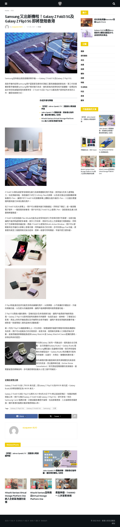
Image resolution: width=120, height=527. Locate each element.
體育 (82, 100)
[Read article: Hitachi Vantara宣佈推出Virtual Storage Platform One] (41, 483)
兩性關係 (84, 56)
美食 (82, 96)
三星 (54, 408)
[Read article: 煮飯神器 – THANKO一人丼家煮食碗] (66, 483)
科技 (12, 11)
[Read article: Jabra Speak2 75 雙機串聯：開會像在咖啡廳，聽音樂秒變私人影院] (60, 459)
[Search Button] (114, 3)
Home (7, 11)
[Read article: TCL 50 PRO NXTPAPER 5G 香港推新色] (107, 142)
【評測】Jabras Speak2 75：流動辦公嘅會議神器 (88, 119)
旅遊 (82, 78)
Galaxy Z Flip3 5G (17, 408)
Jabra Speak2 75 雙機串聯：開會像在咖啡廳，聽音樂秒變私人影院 (59, 471)
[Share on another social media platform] (74, 416)
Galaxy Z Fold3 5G (34, 408)
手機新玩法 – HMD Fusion (89, 150)
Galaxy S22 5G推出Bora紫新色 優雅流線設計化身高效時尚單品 (103, 32)
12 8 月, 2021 (31, 27)
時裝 (82, 82)
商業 (8, 487)
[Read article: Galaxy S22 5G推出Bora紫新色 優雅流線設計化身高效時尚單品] (86, 33)
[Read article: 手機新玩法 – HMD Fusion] (89, 142)
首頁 (6, 521)
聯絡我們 (44, 521)
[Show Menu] (6, 3)
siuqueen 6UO (17, 27)
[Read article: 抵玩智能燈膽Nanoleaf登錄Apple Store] (86, 22)
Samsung (46, 408)
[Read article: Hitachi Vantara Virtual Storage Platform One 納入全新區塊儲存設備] (16, 483)
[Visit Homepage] (60, 3)
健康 (82, 51)
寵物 (82, 73)
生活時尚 (84, 87)
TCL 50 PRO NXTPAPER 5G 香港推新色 (106, 151)
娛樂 (82, 69)
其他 (82, 60)
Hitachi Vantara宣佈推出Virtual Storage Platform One (41, 495)
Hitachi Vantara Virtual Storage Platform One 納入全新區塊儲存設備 (88, 171)
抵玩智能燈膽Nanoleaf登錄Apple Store (104, 20)
